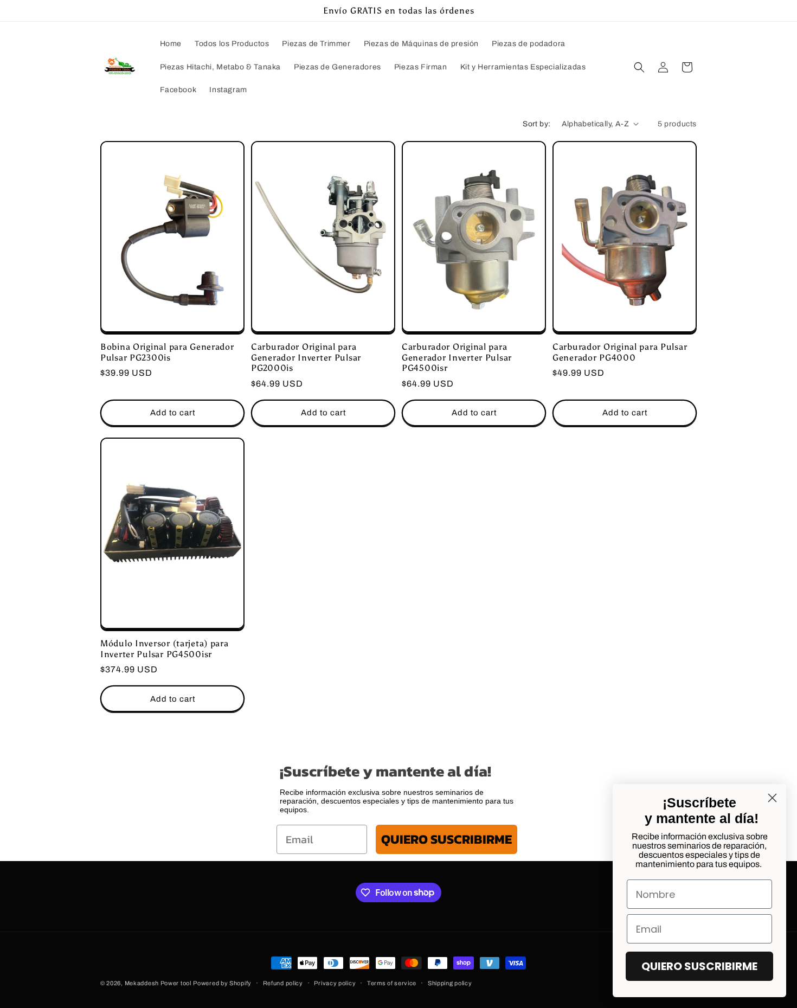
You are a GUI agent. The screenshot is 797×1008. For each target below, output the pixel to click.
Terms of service (391, 982)
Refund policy (283, 982)
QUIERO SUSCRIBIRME (446, 839)
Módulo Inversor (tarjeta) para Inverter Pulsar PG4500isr (164, 649)
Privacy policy (335, 982)
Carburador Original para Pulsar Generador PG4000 (619, 352)
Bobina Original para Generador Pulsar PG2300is (167, 352)
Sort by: (536, 124)
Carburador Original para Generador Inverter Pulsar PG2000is (306, 357)
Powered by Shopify (222, 983)
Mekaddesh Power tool (158, 983)
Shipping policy (450, 982)
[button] (639, 67)
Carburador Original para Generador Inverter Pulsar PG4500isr (457, 357)
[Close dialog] (772, 797)
